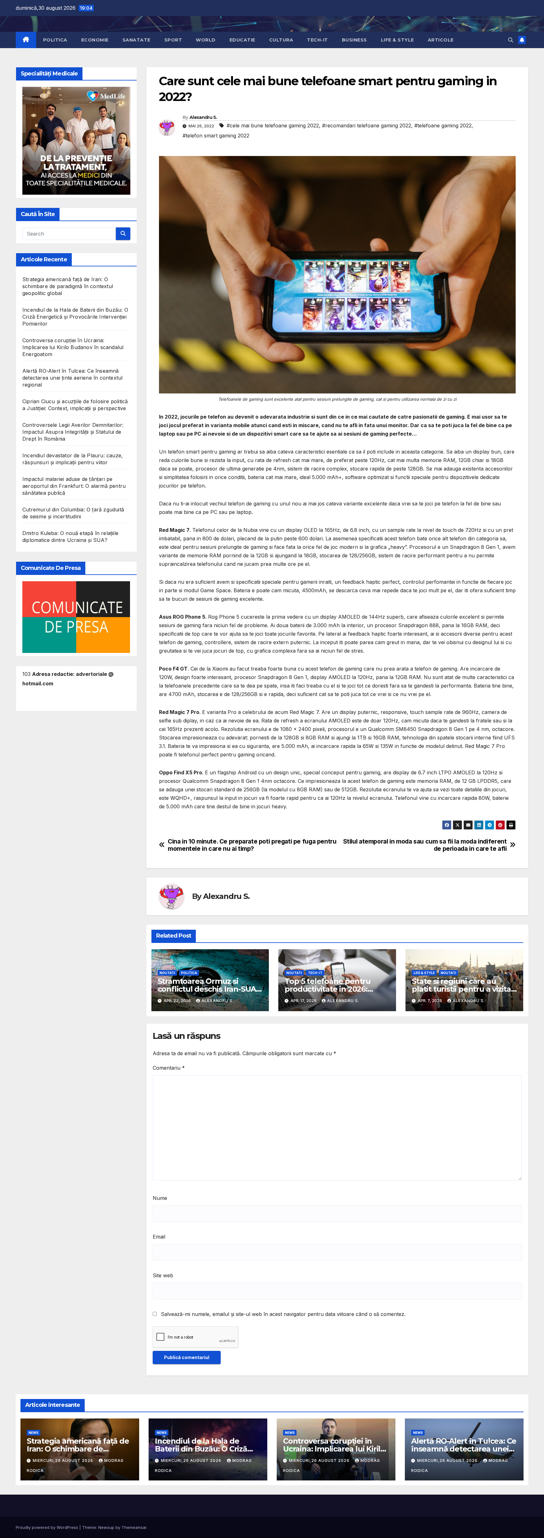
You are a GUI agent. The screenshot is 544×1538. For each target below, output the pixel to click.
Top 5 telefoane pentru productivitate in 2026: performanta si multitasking (337, 989)
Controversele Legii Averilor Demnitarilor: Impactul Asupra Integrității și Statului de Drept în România (72, 432)
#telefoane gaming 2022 (443, 125)
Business (354, 40)
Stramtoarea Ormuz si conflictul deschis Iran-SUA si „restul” (207, 989)
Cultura (281, 40)
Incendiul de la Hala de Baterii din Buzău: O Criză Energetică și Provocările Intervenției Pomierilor (75, 317)
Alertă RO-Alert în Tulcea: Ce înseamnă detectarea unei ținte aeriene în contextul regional (72, 378)
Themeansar (134, 1527)
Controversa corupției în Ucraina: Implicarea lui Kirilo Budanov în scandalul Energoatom (72, 347)
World (206, 40)
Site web (163, 1275)
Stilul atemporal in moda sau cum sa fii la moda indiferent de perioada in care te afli (425, 845)
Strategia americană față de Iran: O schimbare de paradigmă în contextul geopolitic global (67, 286)
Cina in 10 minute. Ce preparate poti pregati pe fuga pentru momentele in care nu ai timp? (252, 845)
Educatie (242, 40)
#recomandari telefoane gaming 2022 (366, 125)
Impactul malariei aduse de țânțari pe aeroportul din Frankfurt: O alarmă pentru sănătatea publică (74, 486)
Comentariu (169, 1068)
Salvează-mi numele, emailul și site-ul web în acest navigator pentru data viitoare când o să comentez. (283, 1314)
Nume (160, 1198)
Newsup (106, 1527)
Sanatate (136, 40)
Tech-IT (317, 40)
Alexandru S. (203, 117)
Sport (173, 40)
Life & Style (397, 40)
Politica (55, 40)
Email (159, 1237)
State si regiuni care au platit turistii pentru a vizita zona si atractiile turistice (461, 989)
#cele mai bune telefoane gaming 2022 (273, 125)
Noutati (167, 973)
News (33, 1433)
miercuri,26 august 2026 (63, 1460)
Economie (95, 40)
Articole (441, 40)
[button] (510, 40)
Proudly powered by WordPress (47, 1527)
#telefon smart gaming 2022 (216, 135)
